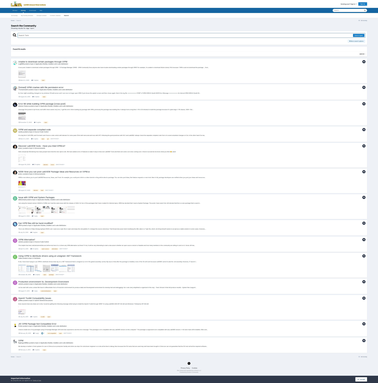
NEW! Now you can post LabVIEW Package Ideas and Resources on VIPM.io (54, 172)
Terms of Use (37, 380)
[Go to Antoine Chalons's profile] (15, 105)
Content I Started (55, 15)
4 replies (35, 316)
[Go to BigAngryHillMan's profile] (15, 341)
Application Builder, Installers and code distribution (52, 64)
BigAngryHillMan (23, 343)
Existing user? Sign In (348, 4)
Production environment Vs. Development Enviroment (43, 282)
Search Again (359, 35)
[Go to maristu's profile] (15, 130)
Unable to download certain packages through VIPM (42, 62)
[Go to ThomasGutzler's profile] (15, 88)
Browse (15, 10)
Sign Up (362, 4)
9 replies (35, 139)
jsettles (20, 300)
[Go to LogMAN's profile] (15, 63)
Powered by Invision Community (189, 372)
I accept (362, 379)
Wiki (41, 10)
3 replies (35, 80)
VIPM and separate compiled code (34, 129)
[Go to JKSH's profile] (15, 224)
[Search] (365, 10)
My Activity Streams (27, 15)
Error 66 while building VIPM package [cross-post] (41, 104)
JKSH (20, 225)
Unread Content (41, 15)
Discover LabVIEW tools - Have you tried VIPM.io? (41, 146)
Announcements (40, 148)
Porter (20, 326)
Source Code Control (41, 132)
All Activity (14, 15)
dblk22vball (22, 199)
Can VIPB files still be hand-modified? (35, 223)
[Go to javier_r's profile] (15, 147)
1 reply (35, 216)
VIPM (20, 340)
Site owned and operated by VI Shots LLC (189, 370)
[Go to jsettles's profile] (15, 299)
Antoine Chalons (23, 106)
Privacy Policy (185, 368)
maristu (20, 132)
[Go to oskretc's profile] (15, 240)
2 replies (37, 274)
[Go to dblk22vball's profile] (15, 198)
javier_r (20, 148)
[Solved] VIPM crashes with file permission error (40, 87)
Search (66, 15)
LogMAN (21, 64)
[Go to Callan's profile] (15, 257)
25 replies (37, 164)
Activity (23, 10)
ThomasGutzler (23, 89)
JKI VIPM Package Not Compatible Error (37, 324)
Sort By (362, 54)
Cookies (194, 368)
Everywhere (356, 10)
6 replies (36, 96)
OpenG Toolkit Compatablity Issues (34, 298)
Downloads (32, 10)
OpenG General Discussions (44, 300)
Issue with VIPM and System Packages (36, 197)
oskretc (20, 242)
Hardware (37, 258)
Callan (20, 258)
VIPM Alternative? (26, 239)
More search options (357, 41)
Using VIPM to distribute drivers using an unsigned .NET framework (49, 256)
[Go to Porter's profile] (15, 325)
